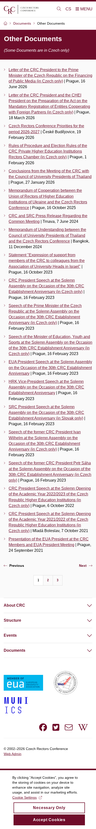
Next (83, 566)
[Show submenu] (84, 605)
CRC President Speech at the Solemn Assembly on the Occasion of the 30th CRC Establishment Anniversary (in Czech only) (46, 286)
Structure (12, 620)
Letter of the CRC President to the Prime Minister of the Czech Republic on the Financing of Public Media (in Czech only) (50, 75)
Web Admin (12, 754)
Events (10, 635)
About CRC (14, 605)
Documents (14, 650)
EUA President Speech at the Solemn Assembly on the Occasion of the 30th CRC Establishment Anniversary (50, 367)
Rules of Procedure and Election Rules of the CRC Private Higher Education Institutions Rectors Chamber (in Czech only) (48, 151)
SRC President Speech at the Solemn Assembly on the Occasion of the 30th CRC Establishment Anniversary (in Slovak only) (46, 412)
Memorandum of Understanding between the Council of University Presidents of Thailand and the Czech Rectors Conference (47, 235)
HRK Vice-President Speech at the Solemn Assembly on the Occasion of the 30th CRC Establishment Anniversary (46, 387)
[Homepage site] (27, 9)
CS (68, 9)
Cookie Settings (24, 797)
